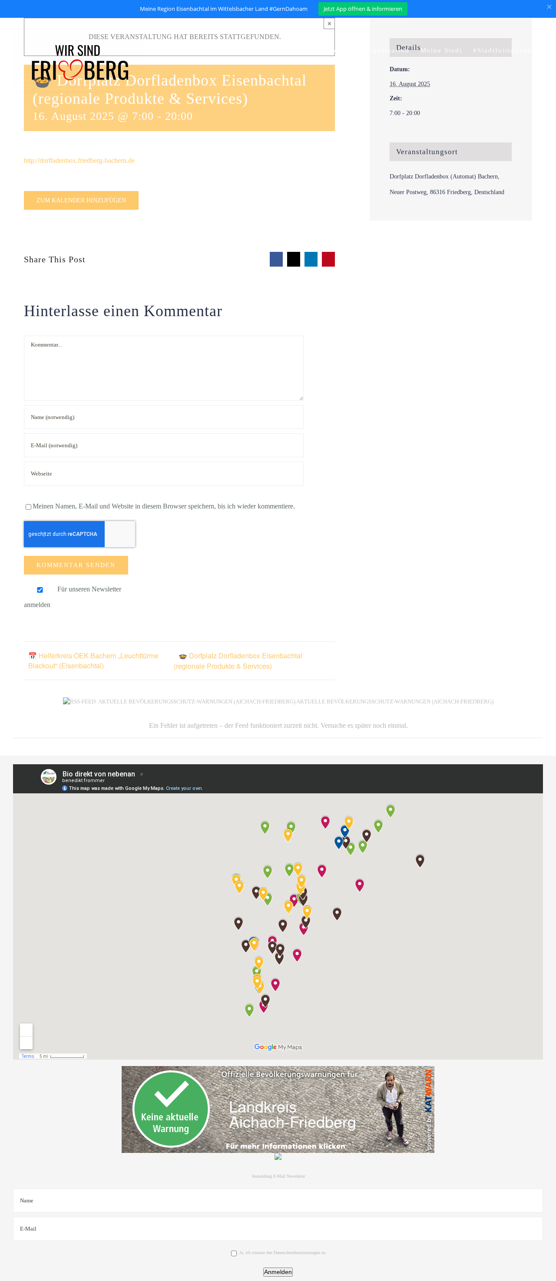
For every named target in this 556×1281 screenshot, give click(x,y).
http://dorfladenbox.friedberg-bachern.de (79, 160)
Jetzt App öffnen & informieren (363, 9)
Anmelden (278, 1271)
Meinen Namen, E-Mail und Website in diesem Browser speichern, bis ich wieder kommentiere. (164, 506)
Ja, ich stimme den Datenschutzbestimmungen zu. (283, 1252)
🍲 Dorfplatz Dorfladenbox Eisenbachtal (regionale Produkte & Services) (238, 660)
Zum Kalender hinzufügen (81, 200)
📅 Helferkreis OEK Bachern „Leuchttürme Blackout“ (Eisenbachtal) (93, 660)
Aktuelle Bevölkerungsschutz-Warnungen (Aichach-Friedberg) (394, 701)
